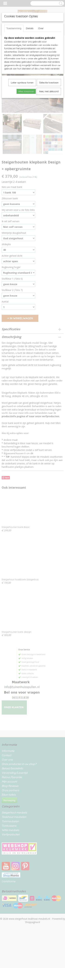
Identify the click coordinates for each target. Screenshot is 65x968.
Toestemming (13, 28)
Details (30, 28)
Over (41, 28)
